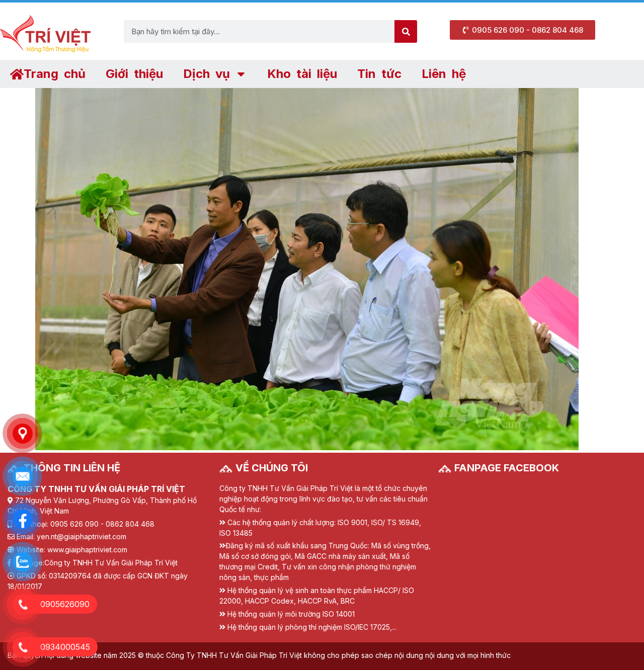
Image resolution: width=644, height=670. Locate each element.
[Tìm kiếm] (405, 31)
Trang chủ (55, 73)
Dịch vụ (206, 73)
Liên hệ (444, 73)
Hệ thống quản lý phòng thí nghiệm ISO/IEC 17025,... (311, 627)
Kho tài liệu (302, 73)
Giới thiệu (134, 73)
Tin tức (379, 73)
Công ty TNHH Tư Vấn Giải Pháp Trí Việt (111, 562)
